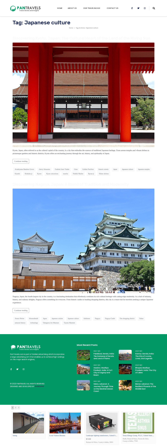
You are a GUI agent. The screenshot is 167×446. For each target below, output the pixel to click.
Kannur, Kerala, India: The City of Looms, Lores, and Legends (144, 356)
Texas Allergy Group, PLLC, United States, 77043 (140, 435)
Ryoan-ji (91, 174)
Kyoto (39, 174)
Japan (115, 169)
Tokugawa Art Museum (51, 323)
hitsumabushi (33, 318)
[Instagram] (145, 8)
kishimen (87, 318)
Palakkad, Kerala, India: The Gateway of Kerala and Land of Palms (104, 356)
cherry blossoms (44, 169)
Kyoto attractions (52, 174)
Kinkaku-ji (28, 174)
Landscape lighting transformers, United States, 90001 (105, 435)
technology (34, 323)
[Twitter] (138, 8)
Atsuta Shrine (19, 318)
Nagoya (97, 318)
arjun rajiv (97, 351)
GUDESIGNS (39, 386)
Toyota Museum (69, 323)
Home (59, 8)
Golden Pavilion (88, 169)
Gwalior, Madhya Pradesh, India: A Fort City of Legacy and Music (103, 371)
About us (72, 8)
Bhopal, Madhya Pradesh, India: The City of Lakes (145, 370)
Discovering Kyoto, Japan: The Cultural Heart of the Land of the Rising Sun (81, 38)
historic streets (103, 169)
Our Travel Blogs (91, 8)
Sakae (141, 318)
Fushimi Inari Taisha (62, 169)
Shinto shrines (104, 174)
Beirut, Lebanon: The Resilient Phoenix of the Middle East (145, 386)
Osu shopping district (127, 318)
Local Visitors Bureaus (57, 435)
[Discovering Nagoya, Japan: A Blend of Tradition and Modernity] (83, 241)
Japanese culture (127, 169)
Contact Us (112, 8)
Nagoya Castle (110, 318)
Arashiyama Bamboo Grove (24, 169)
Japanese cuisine (57, 318)
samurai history (20, 323)
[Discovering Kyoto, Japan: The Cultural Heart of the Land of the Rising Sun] (83, 95)
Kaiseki (17, 174)
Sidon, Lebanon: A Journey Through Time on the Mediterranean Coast (103, 387)
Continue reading (21, 161)
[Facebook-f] (132, 8)
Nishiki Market (78, 174)
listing (15, 435)
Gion (76, 169)
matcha (65, 174)
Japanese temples (144, 169)
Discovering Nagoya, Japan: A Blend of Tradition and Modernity (71, 184)
